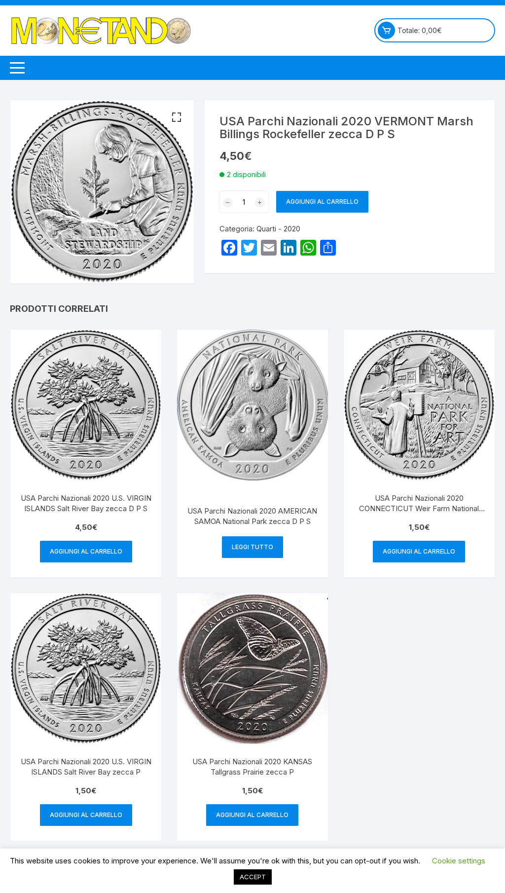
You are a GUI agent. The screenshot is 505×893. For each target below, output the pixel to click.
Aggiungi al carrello (322, 201)
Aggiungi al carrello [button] (86, 551)
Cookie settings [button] (458, 860)
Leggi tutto (252, 547)
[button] (176, 117)
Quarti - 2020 (278, 228)
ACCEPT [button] (253, 877)
